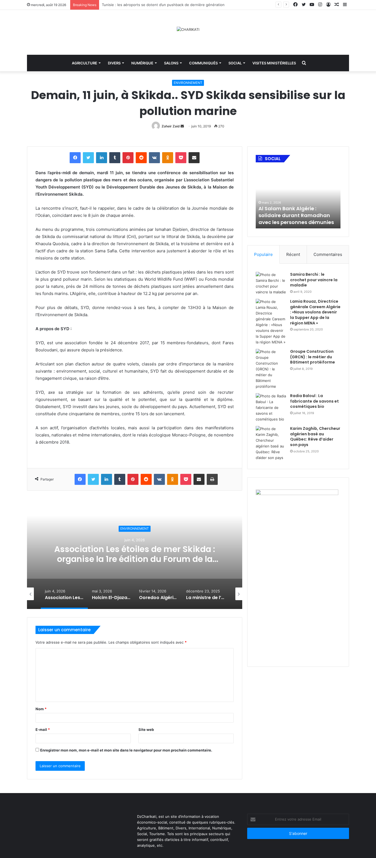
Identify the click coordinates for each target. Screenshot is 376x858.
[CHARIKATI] (188, 29)
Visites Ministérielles (274, 63)
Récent (293, 254)
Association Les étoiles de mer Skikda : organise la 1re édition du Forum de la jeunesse (134, 559)
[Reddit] (141, 157)
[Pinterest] (127, 157)
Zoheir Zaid (171, 126)
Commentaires (328, 254)
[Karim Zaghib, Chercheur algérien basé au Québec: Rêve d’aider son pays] (271, 443)
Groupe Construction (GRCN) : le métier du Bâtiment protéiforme (312, 357)
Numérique (142, 63)
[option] (134, 554)
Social (235, 63)
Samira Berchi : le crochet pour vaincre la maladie (313, 280)
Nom (41, 709)
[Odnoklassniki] (167, 157)
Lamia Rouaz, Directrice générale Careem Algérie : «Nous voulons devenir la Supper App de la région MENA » (315, 312)
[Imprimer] (212, 479)
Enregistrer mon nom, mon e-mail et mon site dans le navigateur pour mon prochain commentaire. (126, 750)
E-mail (43, 729)
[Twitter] (88, 157)
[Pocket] (180, 157)
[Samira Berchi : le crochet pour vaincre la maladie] (271, 283)
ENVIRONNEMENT (188, 83)
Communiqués (203, 63)
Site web (146, 729)
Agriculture (84, 63)
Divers (114, 63)
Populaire (263, 254)
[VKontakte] (154, 157)
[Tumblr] (114, 157)
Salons (171, 63)
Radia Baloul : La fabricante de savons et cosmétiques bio (314, 401)
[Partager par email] (194, 157)
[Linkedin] (101, 157)
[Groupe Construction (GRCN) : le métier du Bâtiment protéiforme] (271, 369)
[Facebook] (75, 157)
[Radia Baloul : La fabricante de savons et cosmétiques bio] (271, 407)
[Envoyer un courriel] (182, 126)
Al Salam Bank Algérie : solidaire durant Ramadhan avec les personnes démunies (296, 215)
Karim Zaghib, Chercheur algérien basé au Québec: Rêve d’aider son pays (315, 436)
